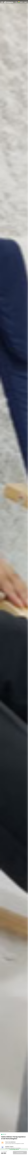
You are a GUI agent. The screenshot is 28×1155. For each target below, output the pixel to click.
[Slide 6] (17, 1130)
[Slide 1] (9, 1130)
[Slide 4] (14, 1130)
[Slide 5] (15, 1130)
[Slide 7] (18, 1130)
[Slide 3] (12, 1130)
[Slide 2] (10, 1130)
